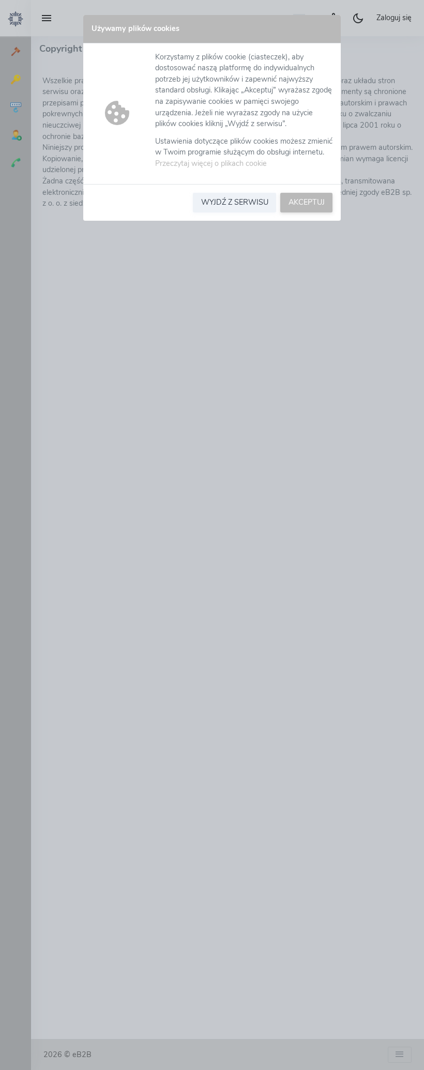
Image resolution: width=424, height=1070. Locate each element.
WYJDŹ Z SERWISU (234, 202)
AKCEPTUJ (307, 202)
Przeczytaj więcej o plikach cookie (211, 163)
